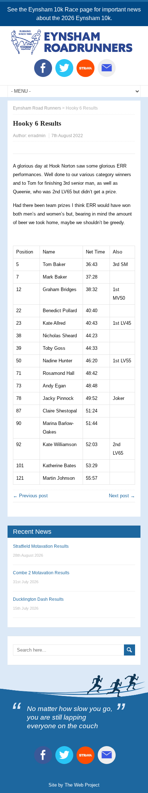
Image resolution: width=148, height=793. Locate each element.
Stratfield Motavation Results (41, 546)
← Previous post (30, 495)
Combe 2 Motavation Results (41, 572)
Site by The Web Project (74, 785)
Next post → (122, 495)
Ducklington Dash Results (38, 599)
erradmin (37, 135)
